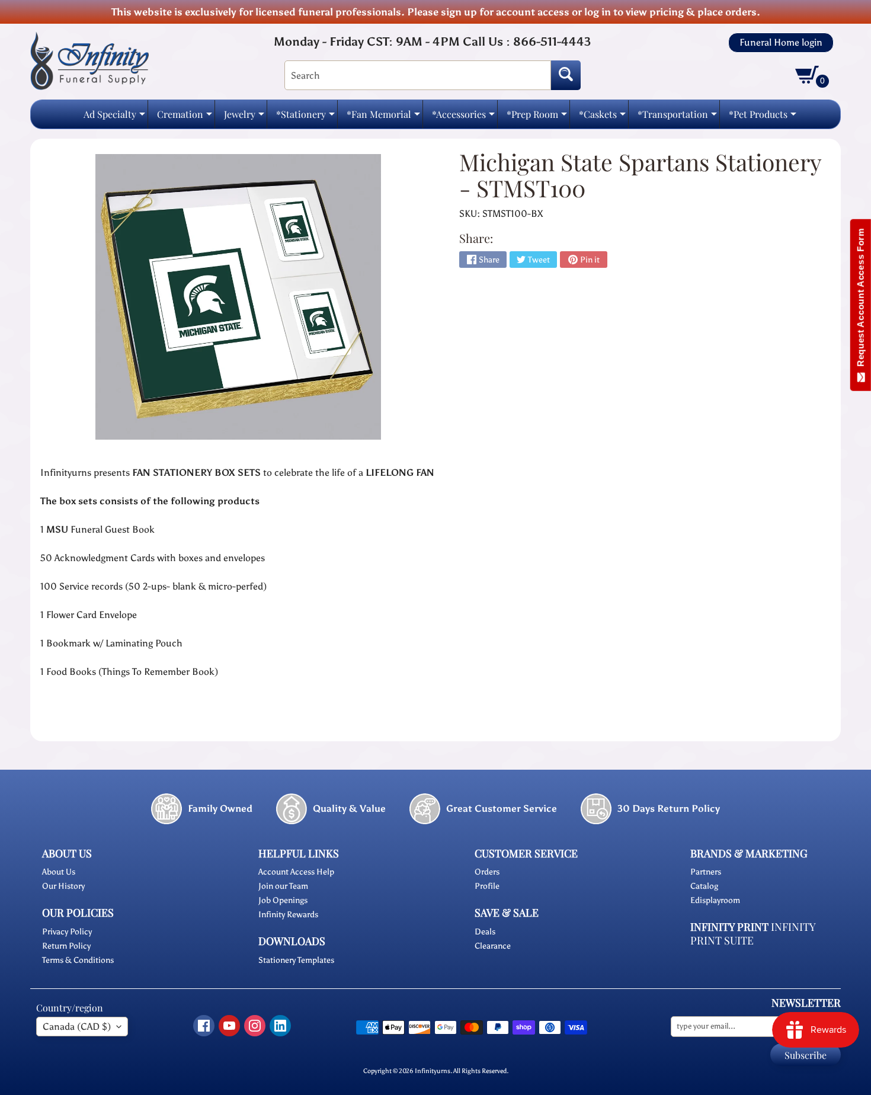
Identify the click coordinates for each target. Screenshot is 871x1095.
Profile (487, 886)
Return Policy (66, 946)
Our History (63, 886)
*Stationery (305, 117)
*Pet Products (762, 117)
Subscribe (805, 1055)
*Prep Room (537, 117)
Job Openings (283, 900)
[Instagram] (254, 1025)
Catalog (704, 886)
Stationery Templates (296, 960)
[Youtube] (229, 1025)
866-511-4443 (552, 41)
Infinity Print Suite (752, 933)
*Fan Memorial (383, 117)
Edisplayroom (715, 900)
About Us (58, 872)
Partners (705, 872)
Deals (485, 932)
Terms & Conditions (78, 960)
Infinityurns (432, 1071)
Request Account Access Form (861, 300)
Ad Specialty (114, 117)
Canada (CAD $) (77, 1026)
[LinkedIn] (280, 1025)
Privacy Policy (67, 932)
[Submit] (566, 75)
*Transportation (677, 117)
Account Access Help (296, 872)
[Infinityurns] (89, 60)
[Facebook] (203, 1025)
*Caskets (602, 117)
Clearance (493, 946)
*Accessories (463, 117)
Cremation (184, 117)
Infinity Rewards (288, 915)
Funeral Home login (780, 42)
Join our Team (283, 886)
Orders (487, 872)
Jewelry (244, 117)
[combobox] (417, 75)
